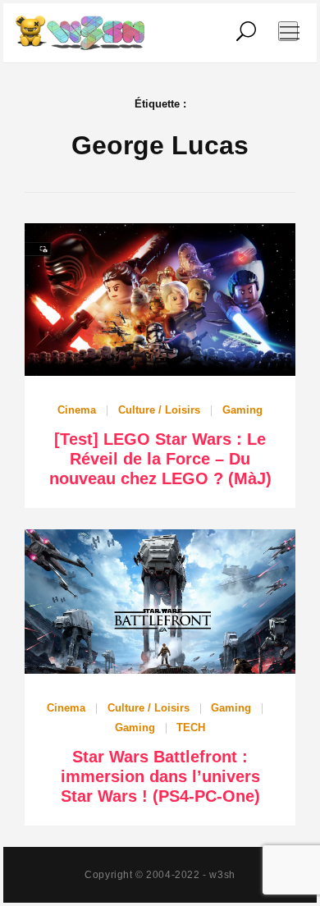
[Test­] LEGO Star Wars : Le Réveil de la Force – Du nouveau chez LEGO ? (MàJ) (160, 458)
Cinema (76, 410)
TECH (190, 727)
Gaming (242, 410)
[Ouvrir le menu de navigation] (288, 31)
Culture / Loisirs (159, 410)
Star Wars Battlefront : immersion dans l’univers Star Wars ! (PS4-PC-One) (160, 776)
